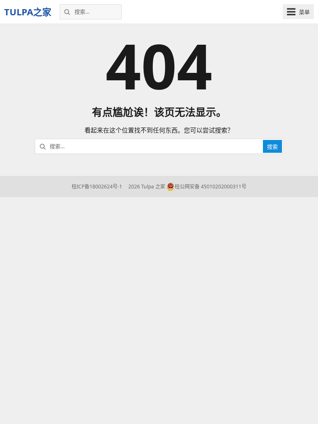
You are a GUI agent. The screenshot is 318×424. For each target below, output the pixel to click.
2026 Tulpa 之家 (146, 186)
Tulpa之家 (27, 11)
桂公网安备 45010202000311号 (210, 186)
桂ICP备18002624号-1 (97, 186)
